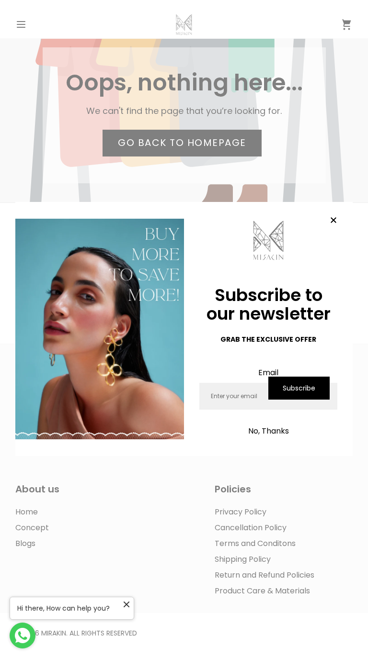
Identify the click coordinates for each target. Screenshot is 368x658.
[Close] (333, 221)
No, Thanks (268, 430)
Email (268, 372)
